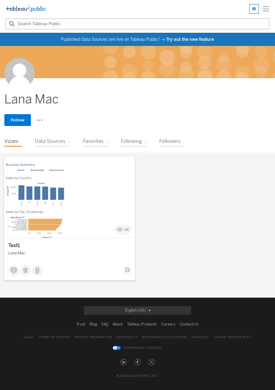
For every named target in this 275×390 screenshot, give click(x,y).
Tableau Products (142, 324)
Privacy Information (93, 337)
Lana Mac (16, 253)
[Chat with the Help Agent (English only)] (254, 9)
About (118, 324)
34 (126, 230)
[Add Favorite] (127, 271)
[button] (123, 362)
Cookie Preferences (232, 337)
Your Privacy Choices (142, 348)
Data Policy (127, 337)
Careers (168, 324)
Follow (17, 120)
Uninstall (200, 337)
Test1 (14, 245)
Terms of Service (54, 337)
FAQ (105, 324)
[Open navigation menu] (266, 8)
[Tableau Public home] (26, 8)
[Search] (11, 24)
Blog (93, 324)
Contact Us (189, 324)
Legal (29, 337)
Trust (80, 324)
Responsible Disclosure (164, 337)
